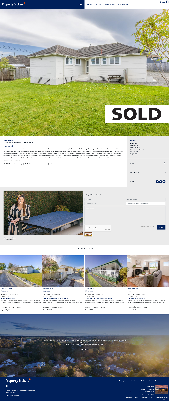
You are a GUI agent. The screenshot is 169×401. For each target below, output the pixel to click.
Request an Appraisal (123, 4)
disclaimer (129, 397)
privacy (137, 397)
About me (101, 4)
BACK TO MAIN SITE (148, 395)
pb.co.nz (162, 2)
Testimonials (108, 4)
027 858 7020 (10, 393)
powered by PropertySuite (164, 399)
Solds (96, 4)
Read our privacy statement (147, 226)
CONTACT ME (84, 349)
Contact (114, 4)
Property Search (89, 4)
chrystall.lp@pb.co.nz (13, 395)
